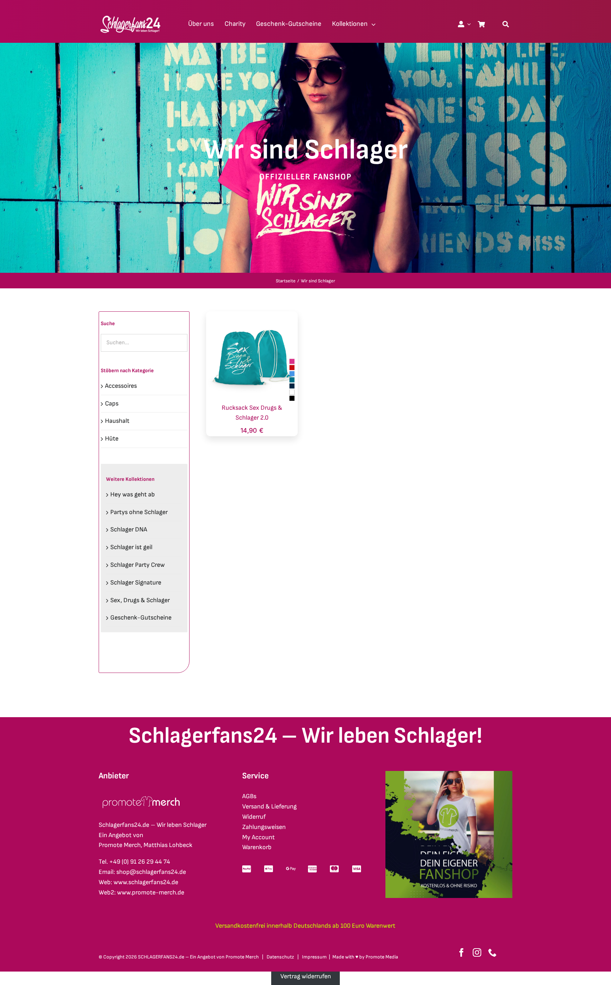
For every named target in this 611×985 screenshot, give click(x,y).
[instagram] (477, 952)
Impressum (314, 957)
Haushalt (117, 421)
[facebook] (461, 952)
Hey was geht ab (132, 494)
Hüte (111, 438)
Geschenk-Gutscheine (140, 617)
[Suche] (505, 24)
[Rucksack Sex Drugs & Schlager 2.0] (252, 316)
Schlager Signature (135, 582)
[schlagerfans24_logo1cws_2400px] (131, 14)
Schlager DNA (128, 529)
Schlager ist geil (131, 547)
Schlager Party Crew (137, 565)
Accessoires (121, 386)
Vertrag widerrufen (305, 976)
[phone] (492, 952)
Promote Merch (242, 957)
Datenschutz (280, 957)
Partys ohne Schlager (139, 512)
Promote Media (382, 957)
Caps (111, 403)
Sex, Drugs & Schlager (140, 600)
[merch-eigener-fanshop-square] (448, 774)
